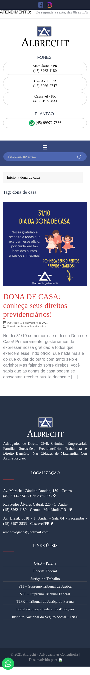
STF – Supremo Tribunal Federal (45, 594)
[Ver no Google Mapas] (54, 496)
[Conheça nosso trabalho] (60, 660)
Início (11, 177)
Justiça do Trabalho (45, 579)
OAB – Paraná (45, 563)
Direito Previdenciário (33, 326)
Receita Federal (45, 571)
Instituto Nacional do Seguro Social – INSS (45, 617)
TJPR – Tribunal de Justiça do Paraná (45, 601)
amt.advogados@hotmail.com (26, 532)
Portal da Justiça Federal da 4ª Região (45, 609)
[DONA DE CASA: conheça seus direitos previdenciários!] (45, 243)
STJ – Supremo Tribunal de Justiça (45, 586)
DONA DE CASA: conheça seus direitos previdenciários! (35, 305)
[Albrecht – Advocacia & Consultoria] (45, 36)
